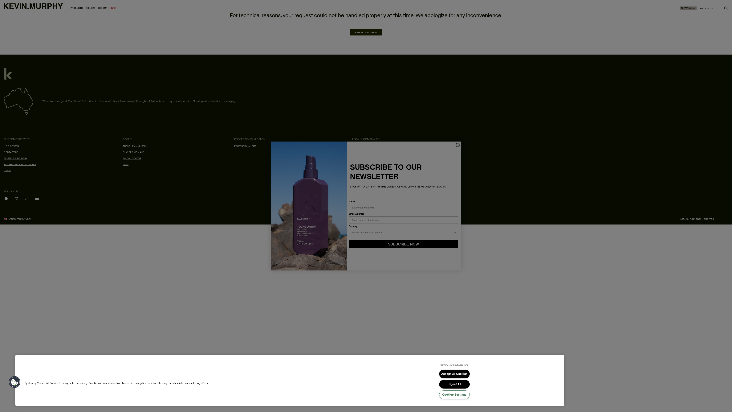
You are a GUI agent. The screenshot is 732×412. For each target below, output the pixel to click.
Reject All (454, 384)
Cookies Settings (454, 394)
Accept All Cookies (454, 374)
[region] (289, 380)
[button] (15, 382)
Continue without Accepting (455, 365)
